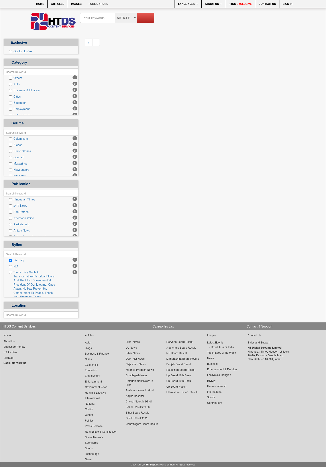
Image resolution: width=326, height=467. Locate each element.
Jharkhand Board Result (181, 347)
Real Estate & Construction (101, 431)
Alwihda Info (21, 224)
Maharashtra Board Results (182, 358)
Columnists (21, 139)
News (210, 358)
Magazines (20, 163)
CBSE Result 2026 (137, 418)
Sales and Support (259, 342)
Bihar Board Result (137, 412)
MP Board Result (176, 353)
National (90, 403)
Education (20, 103)
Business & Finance (26, 90)
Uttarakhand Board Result (182, 392)
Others (18, 78)
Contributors (214, 402)
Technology (92, 453)
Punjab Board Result (178, 364)
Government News (96, 387)
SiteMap (9, 357)
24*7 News (20, 206)
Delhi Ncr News (135, 358)
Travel (88, 459)
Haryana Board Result (179, 341)
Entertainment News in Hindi (139, 382)
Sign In (288, 4)
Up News (131, 347)
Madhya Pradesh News (140, 369)
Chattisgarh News (136, 375)
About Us (212, 4)
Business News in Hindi (140, 390)
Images (76, 4)
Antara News (22, 230)
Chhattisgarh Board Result (142, 424)
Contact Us (267, 4)
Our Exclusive (23, 51)
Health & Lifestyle (95, 392)
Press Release (94, 426)
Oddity (89, 409)
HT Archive (10, 352)
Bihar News (133, 353)
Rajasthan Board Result (180, 369)
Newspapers (21, 170)
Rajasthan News (136, 364)
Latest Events (215, 342)
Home (39, 4)
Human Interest (216, 386)
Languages (187, 4)
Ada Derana (21, 212)
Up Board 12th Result (179, 381)
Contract (19, 157)
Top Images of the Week (221, 352)
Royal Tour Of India (222, 347)
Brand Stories (22, 151)
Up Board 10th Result (179, 375)
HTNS (240, 4)
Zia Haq (19, 260)
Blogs (88, 348)
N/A (16, 266)
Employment (22, 109)
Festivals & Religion (219, 375)
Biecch (18, 145)
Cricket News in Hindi (139, 401)
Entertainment (93, 381)
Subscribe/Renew (14, 346)
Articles (57, 4)
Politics (89, 420)
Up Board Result (176, 386)
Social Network (94, 437)
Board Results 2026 (138, 407)
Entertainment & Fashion (222, 369)
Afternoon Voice (24, 218)
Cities (17, 96)
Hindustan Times (24, 199)
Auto (17, 84)
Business (212, 363)
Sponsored (91, 442)
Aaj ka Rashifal (135, 396)
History (211, 380)
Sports (89, 448)
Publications (98, 4)
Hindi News (133, 341)
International (92, 398)
